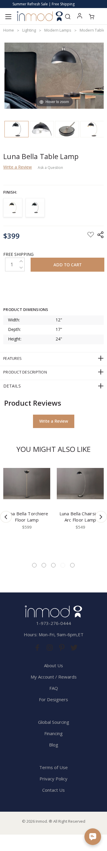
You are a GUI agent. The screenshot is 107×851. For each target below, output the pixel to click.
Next (101, 517)
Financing (53, 733)
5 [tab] (72, 565)
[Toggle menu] (8, 16)
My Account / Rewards (54, 677)
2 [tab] (44, 565)
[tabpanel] (27, 508)
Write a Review (17, 167)
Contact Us (53, 790)
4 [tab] (63, 565)
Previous (6, 517)
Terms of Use (53, 767)
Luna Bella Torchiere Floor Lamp (26, 517)
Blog (53, 745)
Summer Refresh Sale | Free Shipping (43, 4)
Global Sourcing (53, 722)
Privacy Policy (53, 779)
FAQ (53, 688)
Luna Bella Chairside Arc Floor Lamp (80, 517)
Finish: (10, 192)
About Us (53, 665)
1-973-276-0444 (53, 623)
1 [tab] (34, 565)
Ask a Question (50, 167)
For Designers (53, 699)
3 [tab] (53, 565)
